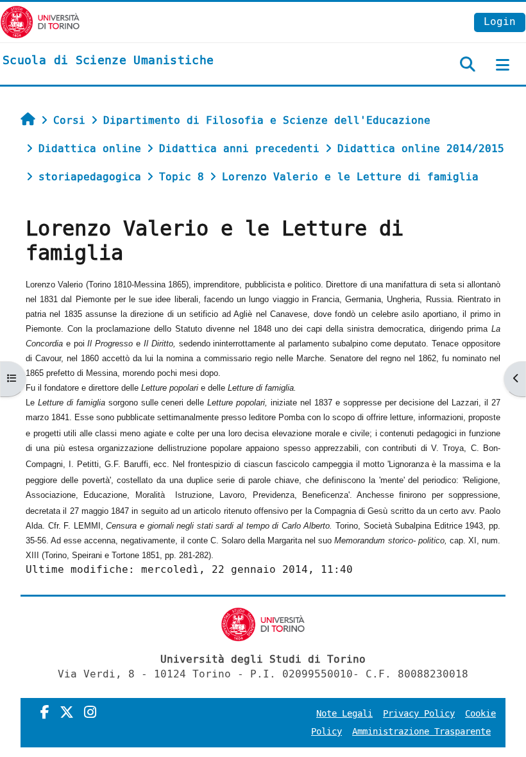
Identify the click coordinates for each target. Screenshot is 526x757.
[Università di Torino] (40, 21)
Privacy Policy (419, 713)
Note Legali (344, 713)
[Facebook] (45, 712)
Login (500, 21)
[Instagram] (90, 712)
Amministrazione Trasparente (421, 731)
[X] (67, 712)
